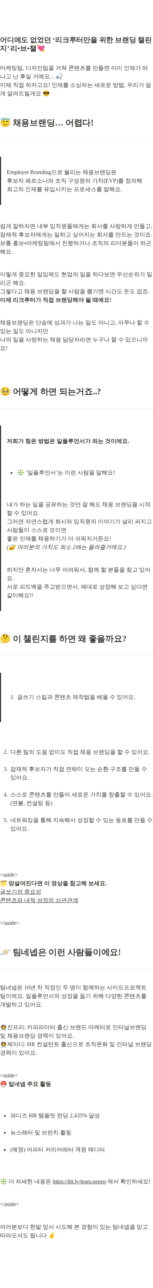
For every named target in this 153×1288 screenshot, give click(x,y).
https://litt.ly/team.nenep (79, 1181)
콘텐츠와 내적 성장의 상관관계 (39, 900)
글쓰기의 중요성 (20, 892)
